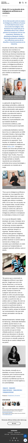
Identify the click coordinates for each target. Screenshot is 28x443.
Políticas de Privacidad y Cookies (16, 434)
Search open (22, 2)
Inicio (25, 440)
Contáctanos (10, 432)
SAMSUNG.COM (17, 432)
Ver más (14, 423)
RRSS (18, 440)
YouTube (14, 438)
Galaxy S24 (10, 146)
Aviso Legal (7, 434)
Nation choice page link (20, 2)
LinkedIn (17, 438)
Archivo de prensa (15, 440)
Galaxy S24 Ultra (18, 390)
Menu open (25, 2)
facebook (10, 440)
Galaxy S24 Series (7, 390)
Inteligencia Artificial (8, 392)
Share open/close (25, 436)
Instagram (13, 440)
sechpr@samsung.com (7, 414)
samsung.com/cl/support (7, 412)
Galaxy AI (5, 388)
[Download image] (4, 404)
